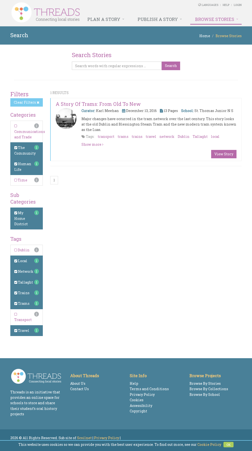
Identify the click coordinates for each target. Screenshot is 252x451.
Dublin (23, 250)
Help (226, 5)
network (166, 136)
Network (25, 271)
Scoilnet (84, 437)
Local (22, 260)
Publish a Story (158, 19)
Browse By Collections (208, 389)
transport (106, 136)
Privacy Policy (142, 394)
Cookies (136, 400)
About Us (77, 383)
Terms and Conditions (149, 389)
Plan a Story (103, 19)
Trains (23, 292)
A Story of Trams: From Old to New (98, 104)
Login (238, 5)
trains (137, 136)
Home (204, 35)
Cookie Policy (209, 444)
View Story (223, 154)
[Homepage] (81, 12)
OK (228, 445)
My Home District (21, 218)
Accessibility (141, 405)
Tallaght (25, 282)
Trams (23, 303)
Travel (23, 330)
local (215, 136)
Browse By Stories (205, 383)
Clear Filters (25, 102)
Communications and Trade (29, 134)
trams (123, 136)
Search (171, 65)
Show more (91, 144)
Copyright (138, 411)
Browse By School (204, 394)
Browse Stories (214, 19)
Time (22, 180)
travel (151, 136)
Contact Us (79, 389)
